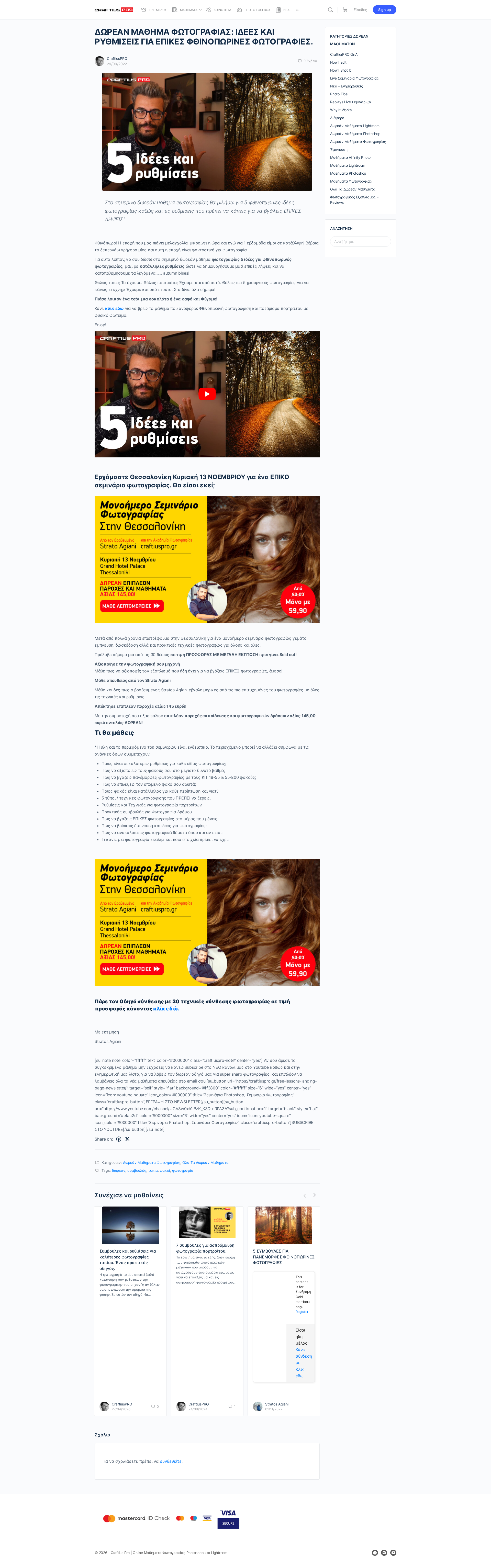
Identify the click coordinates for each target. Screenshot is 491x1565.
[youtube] (393, 1553)
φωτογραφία (182, 1170)
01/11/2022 (274, 1409)
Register (302, 1312)
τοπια (153, 1170)
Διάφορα (337, 118)
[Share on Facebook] (118, 1139)
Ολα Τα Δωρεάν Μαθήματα (205, 1162)
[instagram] (384, 1553)
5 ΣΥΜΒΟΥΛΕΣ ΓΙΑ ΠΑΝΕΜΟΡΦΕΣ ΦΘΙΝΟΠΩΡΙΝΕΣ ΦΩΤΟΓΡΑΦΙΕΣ (284, 1256)
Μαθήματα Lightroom (347, 165)
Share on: (104, 1139)
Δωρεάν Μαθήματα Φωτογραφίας (151, 1162)
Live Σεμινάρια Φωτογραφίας (354, 78)
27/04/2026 (121, 1409)
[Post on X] (127, 1139)
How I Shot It (340, 70)
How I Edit (338, 62)
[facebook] (375, 1553)
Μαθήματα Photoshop (348, 173)
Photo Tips (339, 94)
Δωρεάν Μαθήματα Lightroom (355, 125)
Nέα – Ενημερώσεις (346, 86)
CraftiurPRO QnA (344, 54)
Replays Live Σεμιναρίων (350, 102)
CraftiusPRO (117, 58)
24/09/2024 (197, 1409)
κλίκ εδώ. (166, 1009)
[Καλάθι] (345, 9)
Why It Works (340, 110)
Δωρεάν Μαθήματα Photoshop (355, 133)
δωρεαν (118, 1170)
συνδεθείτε (171, 1461)
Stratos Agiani (276, 1404)
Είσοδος (360, 9)
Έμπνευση (338, 149)
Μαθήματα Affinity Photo (350, 157)
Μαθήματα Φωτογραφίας (351, 181)
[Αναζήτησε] (330, 10)
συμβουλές (136, 1170)
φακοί (165, 1170)
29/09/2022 (117, 64)
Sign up (384, 9)
